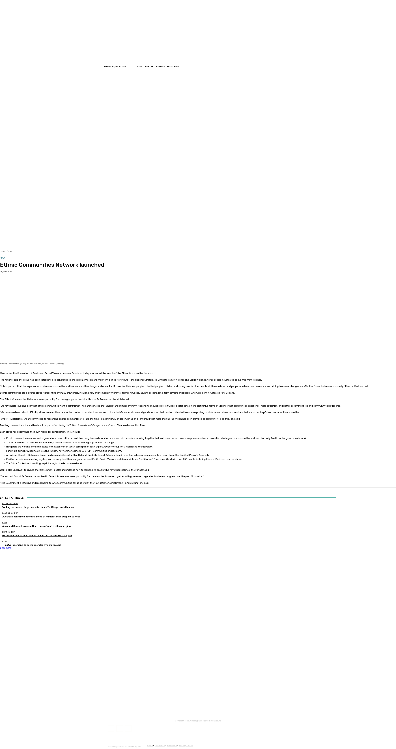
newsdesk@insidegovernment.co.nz (204, 721)
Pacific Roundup (10, 513)
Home (2, 251)
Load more (5, 547)
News (9, 251)
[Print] (50, 282)
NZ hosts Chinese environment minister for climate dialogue (37, 535)
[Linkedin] (290, 66)
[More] (61, 281)
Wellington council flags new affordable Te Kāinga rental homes (38, 507)
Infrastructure (10, 504)
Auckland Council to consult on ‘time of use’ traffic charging (36, 526)
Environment (8, 532)
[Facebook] (282, 66)
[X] (16, 282)
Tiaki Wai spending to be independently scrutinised (31, 545)
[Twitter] (286, 66)
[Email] (38, 282)
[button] (288, 236)
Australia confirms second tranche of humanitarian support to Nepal (41, 516)
